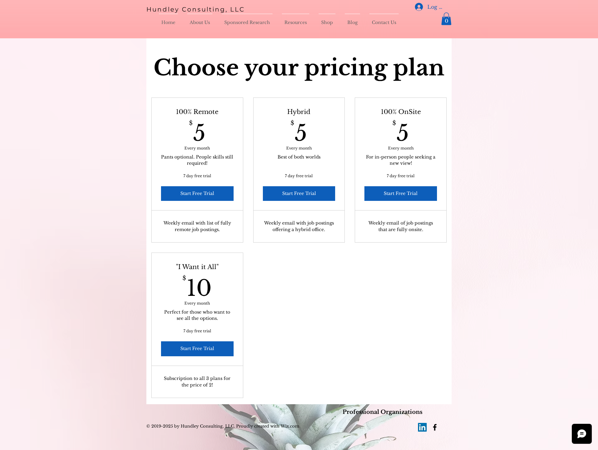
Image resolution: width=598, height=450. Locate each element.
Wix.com (289, 426)
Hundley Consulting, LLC (195, 9)
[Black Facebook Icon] (434, 427)
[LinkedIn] (422, 427)
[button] (446, 18)
